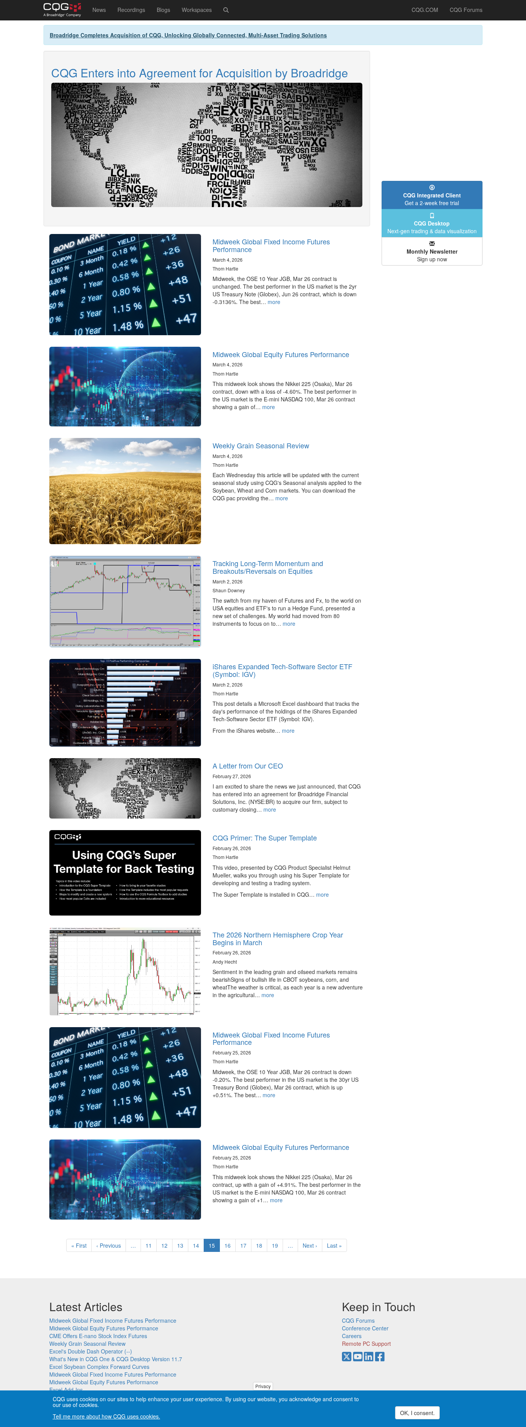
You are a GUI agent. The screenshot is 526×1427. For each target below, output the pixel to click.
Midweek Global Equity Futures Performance (281, 354)
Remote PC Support (366, 1343)
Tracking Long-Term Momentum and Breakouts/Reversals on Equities (268, 567)
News (99, 9)
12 (167, 1245)
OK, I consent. (417, 1413)
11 (151, 1245)
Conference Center (365, 1328)
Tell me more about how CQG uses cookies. (106, 1416)
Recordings (131, 9)
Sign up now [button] (432, 255)
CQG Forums (466, 9)
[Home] (65, 10)
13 (182, 1245)
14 (198, 1245)
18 (261, 1245)
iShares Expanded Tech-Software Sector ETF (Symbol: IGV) (282, 670)
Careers (352, 1336)
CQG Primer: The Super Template (265, 837)
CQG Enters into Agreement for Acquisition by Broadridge (199, 72)
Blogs (163, 9)
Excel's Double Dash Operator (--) (90, 1351)
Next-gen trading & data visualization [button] (432, 227)
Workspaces (197, 9)
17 (245, 1245)
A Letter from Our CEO (248, 765)
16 (230, 1245)
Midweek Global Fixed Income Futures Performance (271, 245)
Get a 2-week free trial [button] (432, 199)
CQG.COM (425, 9)
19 (277, 1245)
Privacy (263, 1386)
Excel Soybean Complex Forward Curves (99, 1366)
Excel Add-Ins (66, 1390)
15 (214, 1247)
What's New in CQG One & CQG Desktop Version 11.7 (115, 1359)
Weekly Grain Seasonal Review (261, 445)
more (274, 302)
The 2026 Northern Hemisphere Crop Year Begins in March (278, 938)
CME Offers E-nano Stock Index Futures (98, 1336)
